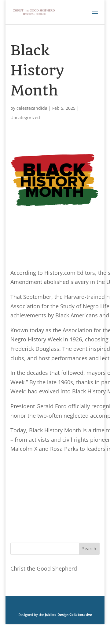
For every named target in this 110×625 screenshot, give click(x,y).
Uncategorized (25, 117)
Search (89, 548)
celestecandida (31, 108)
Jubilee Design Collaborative (68, 614)
